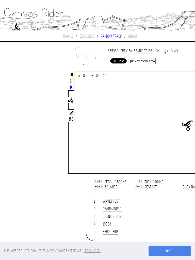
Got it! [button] (170, 251)
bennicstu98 (143, 51)
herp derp (110, 231)
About (132, 36)
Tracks (68, 36)
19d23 (107, 224)
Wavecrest (111, 201)
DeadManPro (112, 209)
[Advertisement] (21, 123)
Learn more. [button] (92, 251)
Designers (87, 36)
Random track (111, 36)
